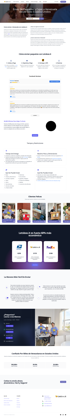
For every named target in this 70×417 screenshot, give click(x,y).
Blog (40, 1)
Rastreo (27, 1)
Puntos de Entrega (34, 1)
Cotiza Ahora (35, 135)
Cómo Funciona (16, 1)
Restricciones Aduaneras (8, 400)
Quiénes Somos (6, 402)
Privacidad (18, 404)
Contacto (22, 1)
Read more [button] (12, 94)
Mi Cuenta (56, 1)
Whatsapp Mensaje (48, 403)
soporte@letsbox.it (9, 341)
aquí (9, 33)
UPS (14, 125)
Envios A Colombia (7, 404)
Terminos (18, 402)
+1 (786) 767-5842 (10, 325)
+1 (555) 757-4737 (10, 331)
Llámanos (8, 323)
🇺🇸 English (45, 1)
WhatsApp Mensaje (9, 329)
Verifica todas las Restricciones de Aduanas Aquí (48, 180)
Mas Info (5, 396)
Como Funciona (6, 398)
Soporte (18, 400)
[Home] (7, 1)
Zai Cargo (18, 406)
